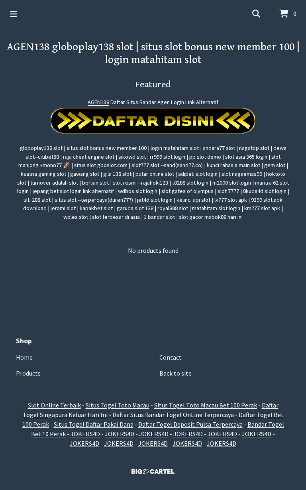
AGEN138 (98, 102)
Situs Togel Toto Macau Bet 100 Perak (205, 405)
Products (28, 373)
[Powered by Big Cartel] (153, 471)
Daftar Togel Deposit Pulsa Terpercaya (190, 424)
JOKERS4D (85, 434)
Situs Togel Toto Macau (117, 405)
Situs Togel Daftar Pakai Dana (93, 424)
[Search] (256, 14)
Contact (170, 357)
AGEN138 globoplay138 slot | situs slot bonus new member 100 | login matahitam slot (153, 53)
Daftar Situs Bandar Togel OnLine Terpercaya (173, 415)
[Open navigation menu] (13, 14)
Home (24, 357)
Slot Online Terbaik (54, 405)
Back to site (175, 373)
